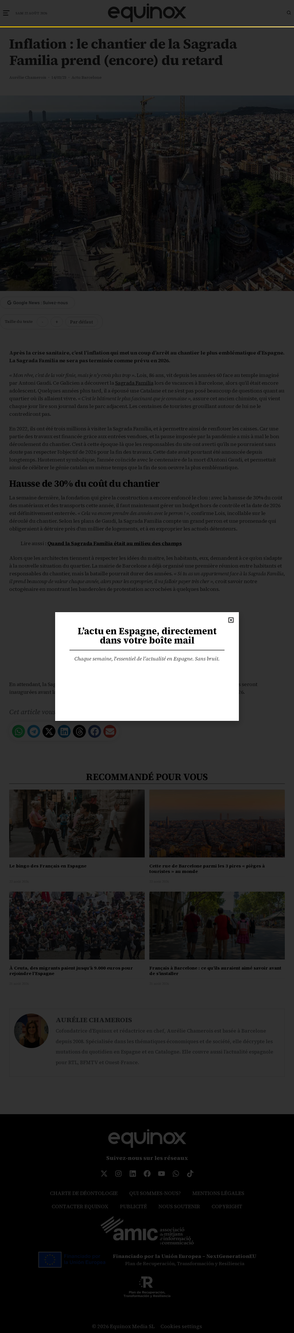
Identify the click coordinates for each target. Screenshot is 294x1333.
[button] (231, 620)
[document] (147, 666)
